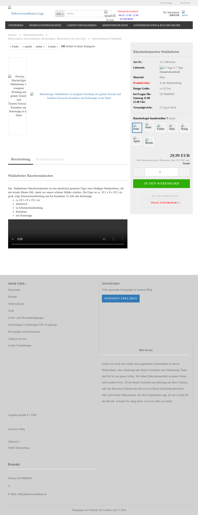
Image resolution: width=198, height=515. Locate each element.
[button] (139, 172)
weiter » (40, 46)
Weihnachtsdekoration (45, 25)
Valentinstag (172, 370)
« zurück (27, 46)
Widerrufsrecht (16, 303)
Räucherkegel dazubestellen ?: (154, 118)
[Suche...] (108, 13)
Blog (149, 289)
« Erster (14, 46)
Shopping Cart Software (85, 510)
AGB (11, 310)
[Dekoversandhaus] (28, 13)
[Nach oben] (187, 509)
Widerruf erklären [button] (120, 298)
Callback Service (17, 338)
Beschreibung (20, 159)
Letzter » (53, 46)
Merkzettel (184, 3)
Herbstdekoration (115, 25)
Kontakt (12, 296)
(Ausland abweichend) (170, 72)
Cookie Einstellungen (20, 345)
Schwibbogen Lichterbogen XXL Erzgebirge (32, 324)
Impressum (14, 289)
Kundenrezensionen (50, 159)
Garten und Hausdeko (81, 25)
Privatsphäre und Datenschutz (24, 331)
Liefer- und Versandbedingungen (26, 317)
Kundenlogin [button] (165, 3)
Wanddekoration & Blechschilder (157, 25)
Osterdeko (16, 25)
